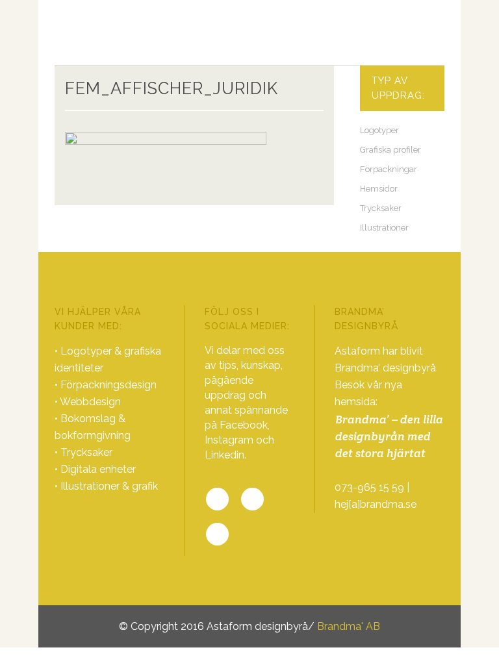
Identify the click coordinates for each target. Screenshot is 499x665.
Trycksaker (381, 208)
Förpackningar (388, 169)
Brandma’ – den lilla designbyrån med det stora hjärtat (389, 436)
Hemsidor (379, 189)
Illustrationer (384, 227)
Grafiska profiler (390, 150)
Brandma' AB (348, 626)
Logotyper (379, 130)
